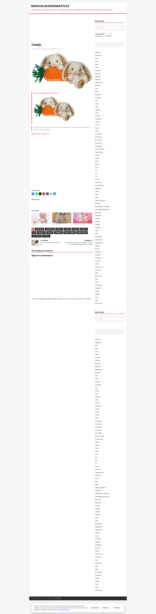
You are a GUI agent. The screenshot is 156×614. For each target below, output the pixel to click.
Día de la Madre (99, 149)
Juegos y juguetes (100, 200)
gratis (50, 232)
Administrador (46, 49)
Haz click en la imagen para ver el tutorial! (45, 93)
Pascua (97, 249)
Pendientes (98, 258)
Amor (96, 58)
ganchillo (41, 232)
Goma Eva (98, 182)
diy (34, 232)
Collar (96, 113)
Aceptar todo (95, 607)
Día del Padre (99, 152)
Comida (97, 116)
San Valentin (98, 285)
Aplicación (98, 79)
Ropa (96, 279)
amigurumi (39, 229)
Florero (97, 179)
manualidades (82, 232)
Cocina (97, 104)
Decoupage (98, 146)
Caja (96, 101)
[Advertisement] (62, 29)
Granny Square (99, 185)
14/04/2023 (37, 49)
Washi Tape (98, 303)
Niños (96, 231)
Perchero (97, 261)
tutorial (46, 236)
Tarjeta (97, 291)
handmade (58, 232)
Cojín (96, 107)
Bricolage (98, 98)
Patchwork (98, 252)
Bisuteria (97, 85)
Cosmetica (98, 119)
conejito (59, 229)
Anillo (96, 67)
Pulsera (97, 264)
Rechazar (106, 607)
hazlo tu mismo (69, 232)
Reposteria (98, 276)
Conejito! (34, 224)
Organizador (98, 240)
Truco (96, 297)
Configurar (117, 607)
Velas (96, 300)
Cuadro (97, 128)
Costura (97, 122)
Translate (108, 36)
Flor (96, 170)
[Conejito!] (41, 218)
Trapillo (97, 294)
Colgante (97, 110)
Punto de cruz (99, 267)
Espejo (97, 158)
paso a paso (36, 236)
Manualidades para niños (102, 209)
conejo (67, 229)
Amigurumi (56, 49)
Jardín (96, 197)
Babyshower (98, 82)
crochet (83, 229)
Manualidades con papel (102, 206)
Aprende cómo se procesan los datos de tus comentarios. (74, 299)
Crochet (97, 125)
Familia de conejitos (79, 224)
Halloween (98, 188)
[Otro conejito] (61, 218)
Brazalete (98, 94)
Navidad (97, 218)
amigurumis (49, 229)
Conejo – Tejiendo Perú (42, 134)
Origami (97, 246)
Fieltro (97, 161)
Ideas (96, 194)
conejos (75, 229)
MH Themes (58, 598)
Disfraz (97, 155)
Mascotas (98, 212)
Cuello (97, 131)
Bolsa (96, 91)
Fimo (96, 167)
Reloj (96, 273)
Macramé (98, 203)
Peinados (97, 255)
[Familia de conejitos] (82, 218)
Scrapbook (98, 288)
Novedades (98, 237)
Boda (96, 89)
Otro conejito (56, 224)
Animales (97, 70)
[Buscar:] (110, 27)
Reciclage (98, 270)
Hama (97, 191)
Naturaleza (98, 215)
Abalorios (98, 52)
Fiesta (97, 164)
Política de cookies (63, 609)
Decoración (98, 134)
